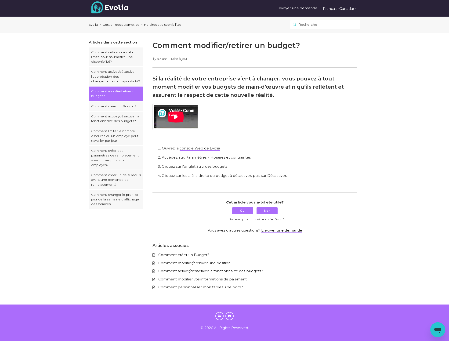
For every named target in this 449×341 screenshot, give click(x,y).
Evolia (93, 24)
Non (267, 210)
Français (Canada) (339, 9)
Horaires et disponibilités (162, 24)
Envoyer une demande (296, 8)
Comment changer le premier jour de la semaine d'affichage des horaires (115, 199)
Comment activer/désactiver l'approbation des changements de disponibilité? (115, 76)
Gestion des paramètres (121, 24)
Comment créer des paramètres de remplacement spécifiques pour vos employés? (115, 158)
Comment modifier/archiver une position (194, 263)
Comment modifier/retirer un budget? (114, 93)
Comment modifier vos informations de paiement (202, 279)
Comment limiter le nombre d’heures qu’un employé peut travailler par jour (114, 135)
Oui (243, 210)
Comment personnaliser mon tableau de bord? (200, 287)
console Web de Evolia (200, 148)
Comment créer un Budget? (114, 106)
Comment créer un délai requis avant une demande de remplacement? (116, 179)
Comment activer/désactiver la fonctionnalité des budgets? (115, 118)
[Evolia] (109, 8)
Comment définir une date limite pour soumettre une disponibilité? (112, 57)
